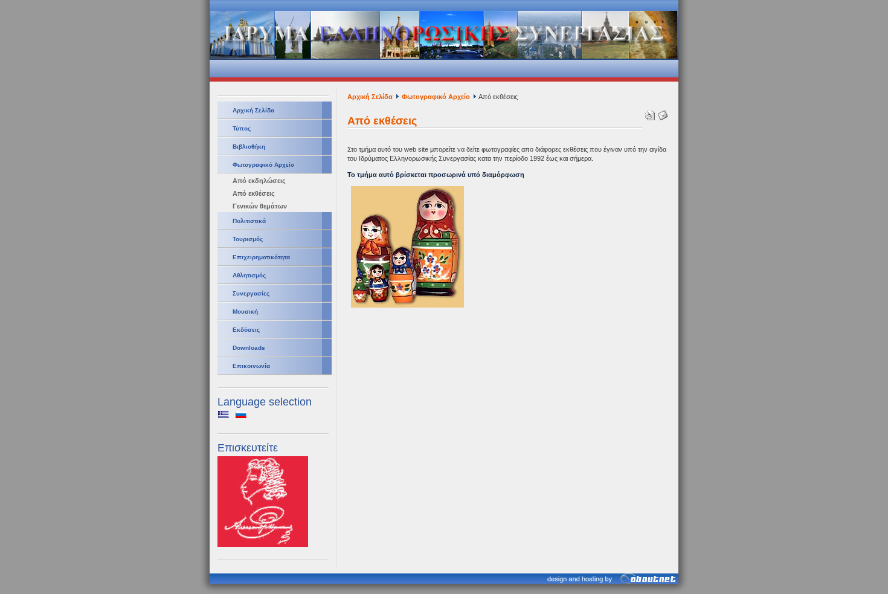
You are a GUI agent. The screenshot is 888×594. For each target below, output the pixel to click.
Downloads (249, 347)
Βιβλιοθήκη (249, 146)
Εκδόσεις (246, 329)
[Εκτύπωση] (648, 113)
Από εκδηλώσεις (259, 180)
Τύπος (242, 128)
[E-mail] (661, 113)
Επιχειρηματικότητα (261, 257)
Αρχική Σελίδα (253, 110)
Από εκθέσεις (254, 193)
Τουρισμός (248, 239)
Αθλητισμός (249, 275)
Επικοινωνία (251, 366)
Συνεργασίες (251, 293)
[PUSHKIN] (262, 544)
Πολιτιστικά (249, 221)
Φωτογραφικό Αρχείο (263, 164)
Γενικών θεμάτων (260, 206)
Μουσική (245, 311)
